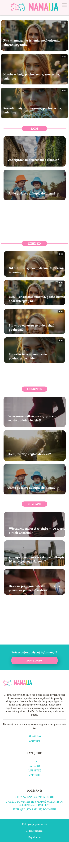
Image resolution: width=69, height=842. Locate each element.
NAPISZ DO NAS (34, 660)
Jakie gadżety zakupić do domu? (32, 193)
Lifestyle (34, 389)
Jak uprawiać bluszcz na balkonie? (33, 160)
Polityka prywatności (34, 824)
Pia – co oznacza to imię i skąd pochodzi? (31, 327)
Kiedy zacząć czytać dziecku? (29, 454)
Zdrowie (35, 504)
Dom (34, 128)
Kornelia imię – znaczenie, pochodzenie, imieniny (32, 110)
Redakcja (34, 736)
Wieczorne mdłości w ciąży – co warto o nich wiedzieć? (32, 418)
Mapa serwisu (34, 831)
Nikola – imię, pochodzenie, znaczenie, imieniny (31, 76)
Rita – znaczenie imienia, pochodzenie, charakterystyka (31, 42)
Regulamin (34, 837)
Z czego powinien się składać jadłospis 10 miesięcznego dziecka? (36, 559)
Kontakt (34, 741)
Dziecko (34, 243)
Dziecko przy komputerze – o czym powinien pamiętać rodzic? (34, 588)
